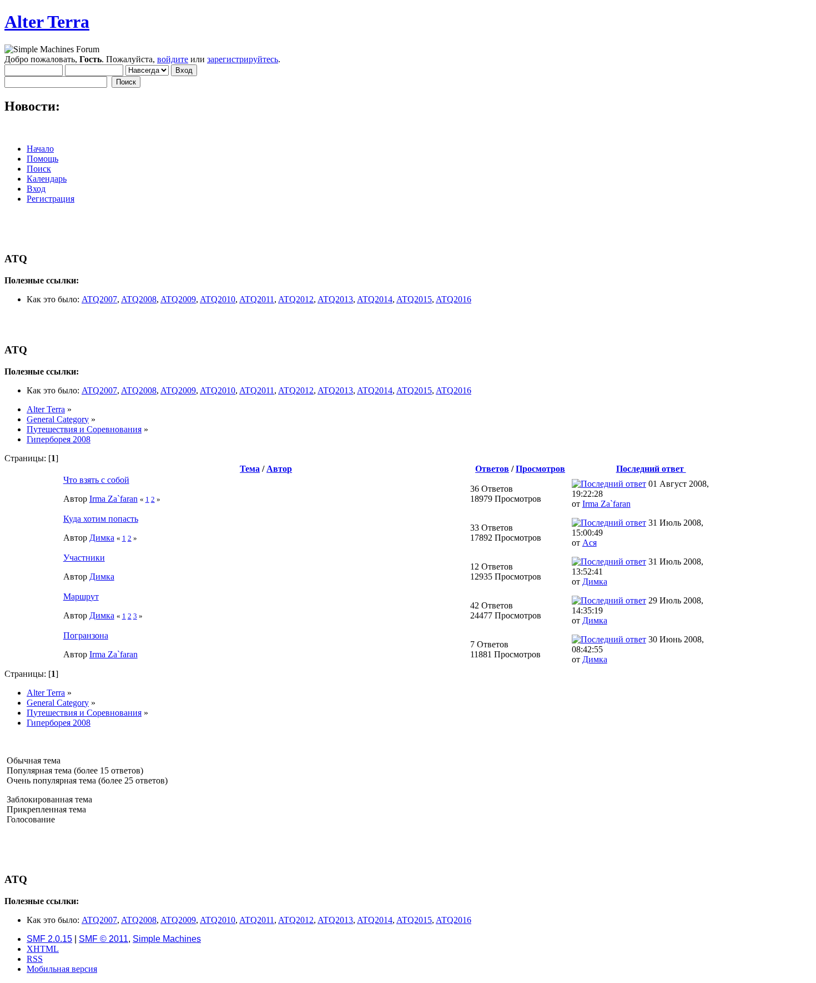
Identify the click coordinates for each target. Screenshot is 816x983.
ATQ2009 (178, 299)
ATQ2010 (217, 299)
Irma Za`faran (113, 498)
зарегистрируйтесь (242, 59)
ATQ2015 (414, 299)
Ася (589, 542)
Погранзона (85, 635)
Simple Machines (167, 939)
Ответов (492, 468)
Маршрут (81, 596)
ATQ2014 (374, 299)
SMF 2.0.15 (49, 939)
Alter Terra (46, 22)
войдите (172, 59)
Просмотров (540, 468)
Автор (279, 468)
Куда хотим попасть (100, 518)
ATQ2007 (99, 299)
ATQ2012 (296, 299)
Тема (250, 468)
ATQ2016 (453, 299)
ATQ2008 (139, 299)
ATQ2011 (256, 299)
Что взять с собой (96, 480)
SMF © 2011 (103, 939)
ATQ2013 (335, 299)
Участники (84, 557)
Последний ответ (651, 468)
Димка (101, 537)
